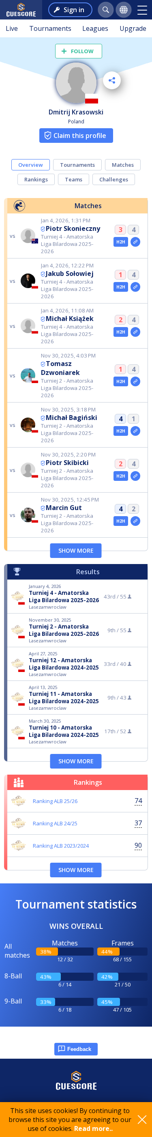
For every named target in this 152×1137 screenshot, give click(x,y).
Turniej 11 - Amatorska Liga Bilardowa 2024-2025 (64, 697)
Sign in (74, 9)
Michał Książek (70, 318)
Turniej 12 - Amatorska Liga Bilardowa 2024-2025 (64, 664)
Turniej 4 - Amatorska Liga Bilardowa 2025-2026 (64, 596)
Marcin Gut (64, 507)
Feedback (79, 1049)
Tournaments (50, 28)
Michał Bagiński (71, 417)
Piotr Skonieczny (73, 228)
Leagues (95, 28)
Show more (76, 550)
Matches (123, 164)
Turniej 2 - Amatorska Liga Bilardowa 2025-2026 (64, 630)
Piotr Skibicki (67, 462)
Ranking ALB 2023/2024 (61, 845)
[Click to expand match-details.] (135, 242)
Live (12, 28)
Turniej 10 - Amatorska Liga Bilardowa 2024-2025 (64, 731)
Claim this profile (80, 135)
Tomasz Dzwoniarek (60, 368)
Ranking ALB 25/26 (55, 801)
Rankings (36, 179)
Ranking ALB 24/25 (55, 823)
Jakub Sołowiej (70, 273)
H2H (121, 242)
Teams (73, 179)
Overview (30, 164)
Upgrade (133, 28)
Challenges (113, 179)
